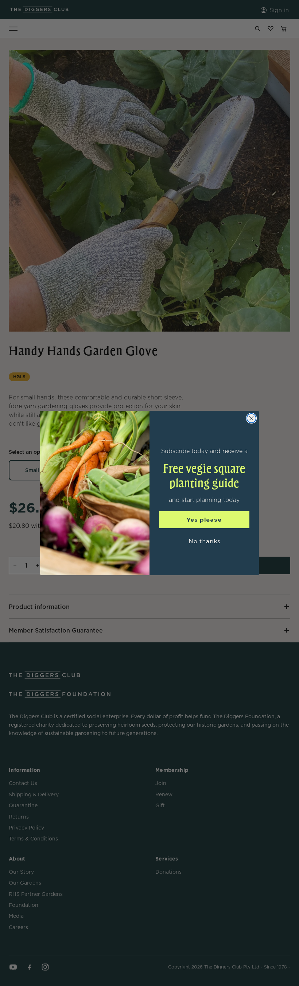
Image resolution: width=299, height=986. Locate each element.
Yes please (204, 519)
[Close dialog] (251, 418)
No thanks (204, 541)
